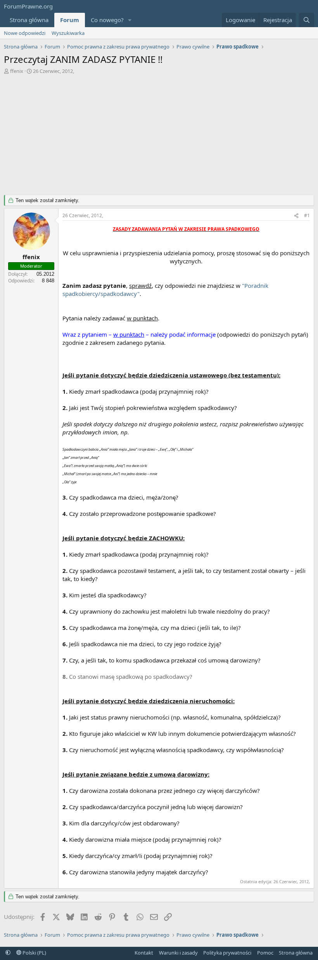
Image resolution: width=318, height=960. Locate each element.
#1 (307, 215)
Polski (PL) (33, 952)
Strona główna (29, 20)
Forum (69, 20)
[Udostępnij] (296, 215)
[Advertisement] (159, 132)
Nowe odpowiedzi (24, 32)
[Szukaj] (306, 20)
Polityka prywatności (227, 952)
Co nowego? (107, 20)
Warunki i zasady (178, 952)
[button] (129, 20)
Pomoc (265, 952)
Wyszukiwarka (68, 32)
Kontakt (144, 952)
